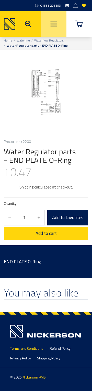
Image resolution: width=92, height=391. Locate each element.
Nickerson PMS (34, 377)
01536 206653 (50, 5)
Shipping (26, 187)
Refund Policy (60, 348)
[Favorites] (84, 6)
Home (8, 40)
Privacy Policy (20, 358)
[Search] (28, 24)
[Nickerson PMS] (7, 24)
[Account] (75, 6)
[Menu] (53, 24)
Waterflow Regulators (49, 40)
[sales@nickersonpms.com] (67, 6)
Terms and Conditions (26, 348)
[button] (79, 24)
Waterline (23, 40)
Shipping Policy (48, 358)
